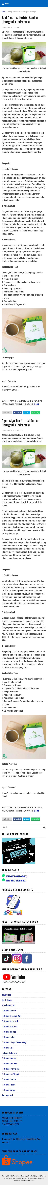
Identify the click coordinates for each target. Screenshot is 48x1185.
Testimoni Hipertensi (9, 1026)
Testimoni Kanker (8, 1037)
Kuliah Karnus (7, 1000)
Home (3, 12)
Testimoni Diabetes (9, 1010)
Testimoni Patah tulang (10, 1068)
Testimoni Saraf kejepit (10, 1074)
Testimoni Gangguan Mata (11, 1015)
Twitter (27, 413)
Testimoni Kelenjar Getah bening (14, 1042)
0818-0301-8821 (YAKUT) (16, 876)
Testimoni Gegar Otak (10, 1021)
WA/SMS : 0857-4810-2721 (12, 1121)
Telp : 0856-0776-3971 (10, 1124)
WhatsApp (36, 413)
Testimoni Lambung (9, 1058)
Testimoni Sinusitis (9, 1079)
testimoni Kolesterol (9, 1053)
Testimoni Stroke (8, 1084)
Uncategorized (7, 1095)
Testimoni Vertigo (8, 1089)
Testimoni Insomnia (9, 1031)
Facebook (18, 413)
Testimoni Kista (7, 1047)
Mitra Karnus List (8, 1005)
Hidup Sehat (6, 994)
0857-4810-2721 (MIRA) (16, 880)
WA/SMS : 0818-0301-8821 (12, 1117)
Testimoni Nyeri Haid (9, 1063)
